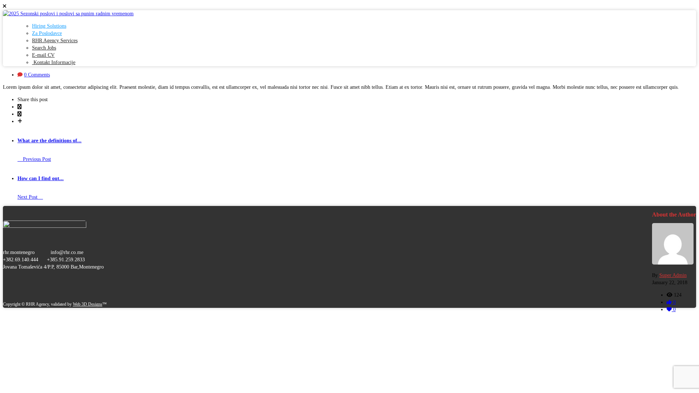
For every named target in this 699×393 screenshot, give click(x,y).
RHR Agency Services (55, 40)
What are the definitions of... (49, 140)
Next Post (28, 197)
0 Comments (37, 75)
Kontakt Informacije (53, 62)
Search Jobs (44, 48)
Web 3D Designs (87, 304)
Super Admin (673, 275)
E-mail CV (43, 55)
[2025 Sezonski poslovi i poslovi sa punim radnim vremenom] (68, 13)
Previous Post (36, 159)
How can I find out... (40, 178)
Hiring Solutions (49, 26)
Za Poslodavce (47, 33)
